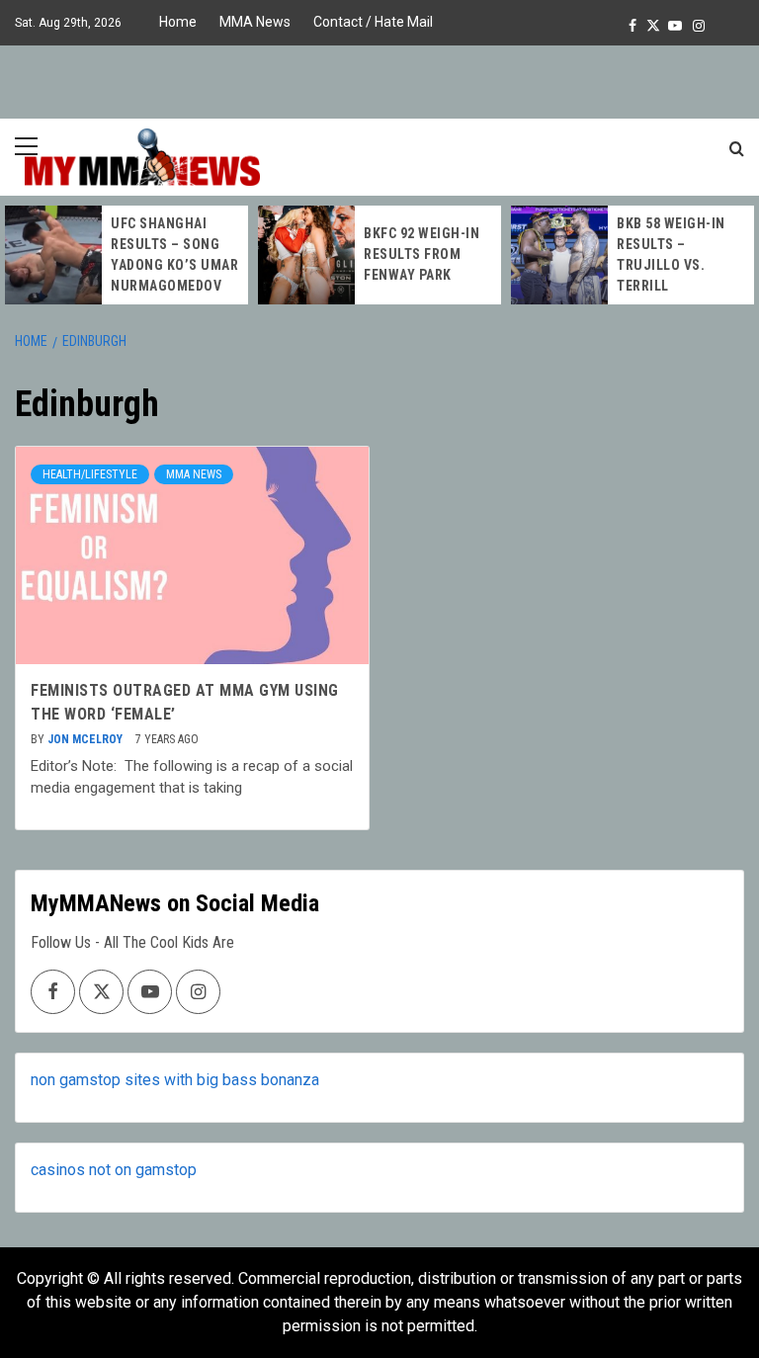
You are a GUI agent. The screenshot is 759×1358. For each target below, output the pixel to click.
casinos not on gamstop (114, 1169)
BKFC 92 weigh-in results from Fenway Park (421, 254)
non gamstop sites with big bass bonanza (175, 1079)
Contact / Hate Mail (373, 22)
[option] (126, 255)
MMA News (255, 22)
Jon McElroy (86, 739)
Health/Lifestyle (89, 474)
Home (178, 22)
